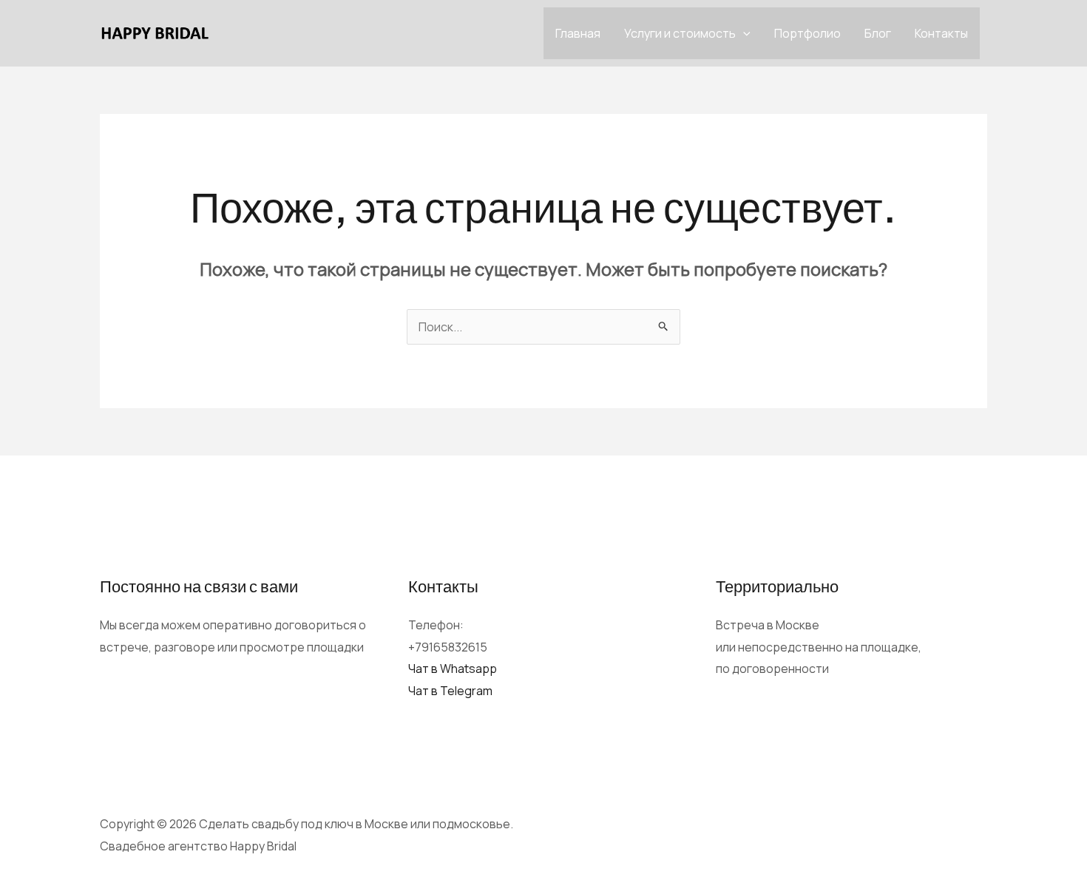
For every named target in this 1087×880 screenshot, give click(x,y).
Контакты (941, 33)
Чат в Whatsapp (452, 668)
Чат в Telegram (450, 691)
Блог (877, 33)
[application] (743, 33)
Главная (577, 33)
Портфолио (807, 33)
